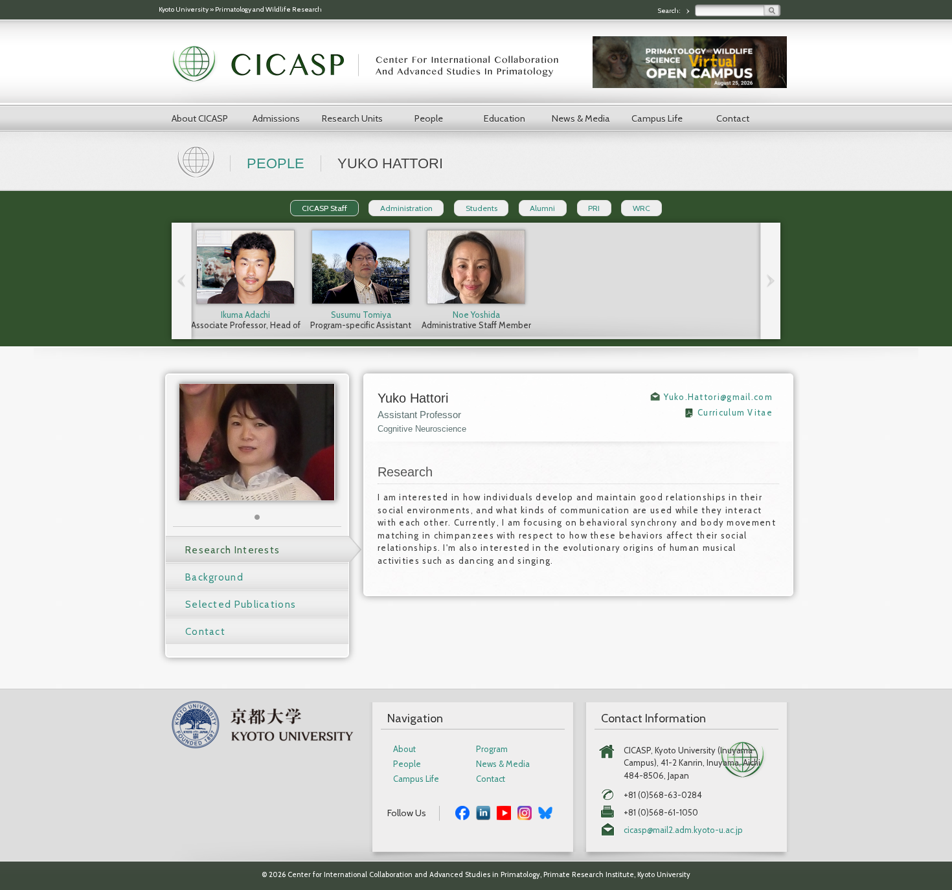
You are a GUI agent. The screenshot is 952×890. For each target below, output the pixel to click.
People (428, 118)
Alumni (542, 208)
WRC (641, 208)
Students (481, 208)
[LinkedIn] (483, 810)
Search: (669, 10)
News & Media (581, 118)
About (404, 749)
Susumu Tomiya (361, 314)
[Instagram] (524, 810)
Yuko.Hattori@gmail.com (718, 397)
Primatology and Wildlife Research (268, 9)
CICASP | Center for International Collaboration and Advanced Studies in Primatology (372, 64)
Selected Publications (240, 604)
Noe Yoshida (476, 314)
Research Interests (232, 550)
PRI (594, 208)
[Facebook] (462, 810)
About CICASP (200, 118)
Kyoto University (184, 9)
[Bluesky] (545, 810)
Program (492, 749)
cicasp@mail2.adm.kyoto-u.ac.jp (683, 830)
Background (214, 577)
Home (197, 160)
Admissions (276, 118)
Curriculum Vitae (735, 412)
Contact (732, 118)
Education (504, 118)
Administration (406, 208)
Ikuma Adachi (245, 314)
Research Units (352, 118)
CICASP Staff (324, 208)
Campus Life (657, 118)
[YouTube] (503, 810)
